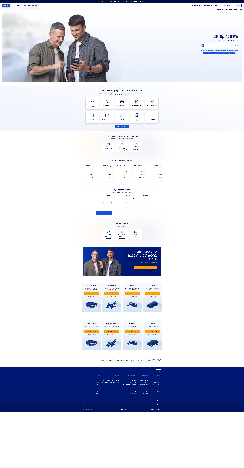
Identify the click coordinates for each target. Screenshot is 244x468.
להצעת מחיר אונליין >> (104, 1)
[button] (120, 313)
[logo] (239, 5)
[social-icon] (125, 409)
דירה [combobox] (146, 198)
